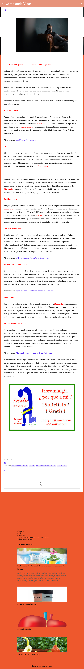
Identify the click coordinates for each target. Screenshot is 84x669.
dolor (32, 466)
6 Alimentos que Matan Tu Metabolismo (32, 258)
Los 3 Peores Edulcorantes (26, 140)
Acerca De (21, 535)
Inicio (19, 533)
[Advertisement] (42, 509)
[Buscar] (81, 3)
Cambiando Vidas (18, 4)
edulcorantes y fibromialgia (45, 466)
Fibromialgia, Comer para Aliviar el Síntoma (34, 353)
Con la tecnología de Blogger (43, 666)
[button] (5, 10)
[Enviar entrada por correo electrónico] (5, 463)
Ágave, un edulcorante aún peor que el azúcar (34, 291)
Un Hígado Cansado (24, 629)
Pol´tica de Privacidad (25, 539)
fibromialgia (62, 466)
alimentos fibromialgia (19, 466)
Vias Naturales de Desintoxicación (28, 654)
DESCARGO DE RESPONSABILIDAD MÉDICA (33, 537)
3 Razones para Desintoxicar (26, 604)
